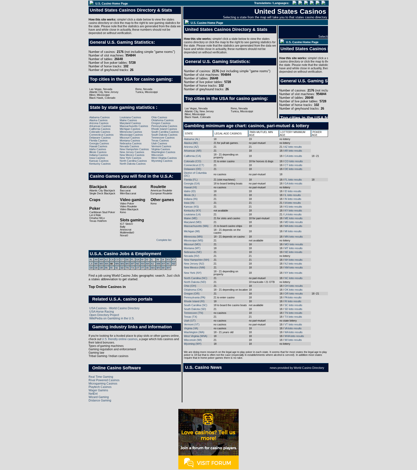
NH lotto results (294, 259)
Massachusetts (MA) (196, 225)
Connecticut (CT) (194, 165)
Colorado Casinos (99, 131)
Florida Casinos (98, 140)
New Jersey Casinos (132, 152)
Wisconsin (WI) (193, 339)
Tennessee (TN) (193, 312)
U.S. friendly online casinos (120, 339)
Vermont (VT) (192, 324)
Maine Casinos (128, 120)
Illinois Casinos (98, 152)
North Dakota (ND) (195, 282)
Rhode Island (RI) (194, 301)
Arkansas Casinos (100, 126)
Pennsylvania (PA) (194, 297)
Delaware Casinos (100, 137)
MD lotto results (294, 222)
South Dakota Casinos (164, 134)
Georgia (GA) (192, 183)
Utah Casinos (159, 143)
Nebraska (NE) (193, 252)
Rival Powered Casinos (104, 380)
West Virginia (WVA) (195, 336)
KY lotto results (293, 210)
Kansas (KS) (191, 206)
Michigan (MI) (192, 231)
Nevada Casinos (129, 146)
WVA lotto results (294, 336)
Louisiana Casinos (130, 117)
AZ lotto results (293, 146)
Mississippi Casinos (131, 134)
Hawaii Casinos (98, 146)
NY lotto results (293, 272)
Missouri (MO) (192, 244)
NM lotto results (294, 267)
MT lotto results (294, 248)
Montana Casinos (130, 140)
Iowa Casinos (97, 157)
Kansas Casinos (99, 160)
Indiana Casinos (98, 155)
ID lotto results (293, 191)
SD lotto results (293, 309)
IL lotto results (293, 195)
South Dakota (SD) (195, 309)
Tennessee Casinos (163, 137)
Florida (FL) (191, 179)
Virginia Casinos (160, 149)
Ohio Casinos (159, 117)
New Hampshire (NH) (196, 259)
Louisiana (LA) (192, 214)
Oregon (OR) (192, 293)
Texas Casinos (160, 140)
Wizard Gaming (99, 397)
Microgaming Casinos (103, 383)
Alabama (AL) (192, 139)
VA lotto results (293, 328)
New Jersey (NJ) (194, 263)
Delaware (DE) (192, 169)
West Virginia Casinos (164, 157)
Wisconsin (157, 155)
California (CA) (192, 155)
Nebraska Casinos (131, 143)
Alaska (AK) (191, 142)
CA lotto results (293, 155)
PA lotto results (293, 297)
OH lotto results (294, 285)
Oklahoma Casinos (162, 120)
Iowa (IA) (189, 202)
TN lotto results (293, 312)
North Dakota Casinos (133, 163)
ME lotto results (294, 218)
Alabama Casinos (99, 117)
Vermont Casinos (161, 146)
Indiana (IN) (191, 198)
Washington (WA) (194, 332)
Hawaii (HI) (190, 187)
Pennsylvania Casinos (164, 126)
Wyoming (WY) (193, 343)
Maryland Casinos (130, 123)
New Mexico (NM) (194, 267)
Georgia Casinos (99, 143)
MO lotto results (294, 244)
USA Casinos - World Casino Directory (114, 308)
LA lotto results (293, 214)
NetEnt (93, 393)
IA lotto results (293, 202)
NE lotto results (293, 252)
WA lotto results (294, 332)
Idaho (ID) (190, 191)
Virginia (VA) (191, 328)
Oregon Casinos (161, 123)
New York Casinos (130, 157)
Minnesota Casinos (131, 131)
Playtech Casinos (100, 387)
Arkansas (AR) (193, 150)
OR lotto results (294, 293)
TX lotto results (293, 316)
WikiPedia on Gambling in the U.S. (111, 318)
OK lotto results (294, 289)
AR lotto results (293, 150)
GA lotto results (293, 183)
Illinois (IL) (190, 195)
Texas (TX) (190, 316)
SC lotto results (293, 305)
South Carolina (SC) (195, 305)
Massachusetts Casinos (134, 126)
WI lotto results (293, 339)
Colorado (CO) (192, 161)
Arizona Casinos (99, 123)
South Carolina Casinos (165, 131)
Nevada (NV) (191, 255)
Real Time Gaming (101, 377)
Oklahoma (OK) (193, 289)
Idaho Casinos (97, 149)
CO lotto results (294, 161)
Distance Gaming (100, 400)
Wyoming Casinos (162, 160)
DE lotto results (293, 169)
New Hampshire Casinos (134, 149)
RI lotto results (293, 301)
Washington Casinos (163, 152)
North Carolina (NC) (195, 278)
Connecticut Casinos (101, 134)
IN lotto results (293, 198)
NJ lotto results (293, 263)
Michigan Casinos (130, 128)
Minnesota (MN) (193, 236)
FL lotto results (293, 179)
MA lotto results (293, 225)
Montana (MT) (192, 248)
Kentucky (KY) (192, 210)
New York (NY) (193, 272)
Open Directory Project (104, 315)
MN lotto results (294, 236)
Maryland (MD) (193, 222)
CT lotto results (293, 165)
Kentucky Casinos (100, 163)
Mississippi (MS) (193, 240)
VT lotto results (293, 324)
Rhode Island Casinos (164, 128)
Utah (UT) (190, 320)
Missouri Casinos (130, 137)
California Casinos (100, 128)
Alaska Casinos (98, 120)
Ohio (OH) (190, 285)
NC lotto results (294, 278)
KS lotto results (293, 206)
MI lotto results (293, 231)
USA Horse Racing (101, 311)
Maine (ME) (190, 218)
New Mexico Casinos (132, 155)
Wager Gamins (98, 390)
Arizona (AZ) (191, 146)
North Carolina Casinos (133, 160)
